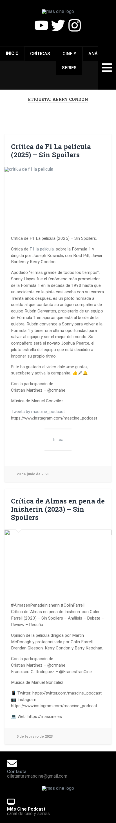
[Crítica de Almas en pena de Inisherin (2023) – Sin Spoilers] (58, 560)
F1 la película (42, 249)
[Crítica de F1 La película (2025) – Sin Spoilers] (58, 197)
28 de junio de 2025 (33, 474)
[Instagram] (75, 25)
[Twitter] (58, 25)
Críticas (40, 53)
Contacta (16, 771)
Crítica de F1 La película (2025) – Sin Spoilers (51, 150)
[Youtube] (41, 25)
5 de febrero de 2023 (35, 736)
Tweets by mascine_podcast (38, 411)
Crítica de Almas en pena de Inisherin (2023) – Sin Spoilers (58, 509)
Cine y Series (69, 60)
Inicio (12, 53)
